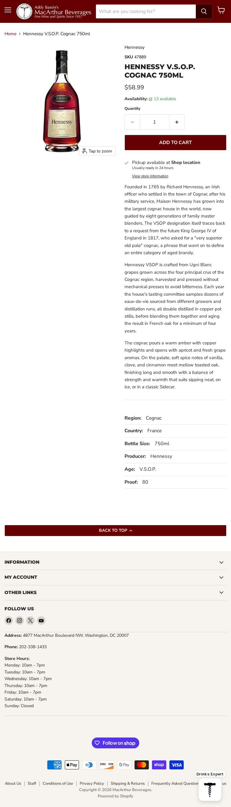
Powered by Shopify (115, 796)
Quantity (132, 108)
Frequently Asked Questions (176, 783)
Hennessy (135, 47)
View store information (150, 176)
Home (11, 33)
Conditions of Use (58, 783)
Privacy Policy (92, 783)
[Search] (204, 11)
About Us (13, 783)
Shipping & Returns (128, 783)
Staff (32, 783)
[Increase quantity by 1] (177, 122)
